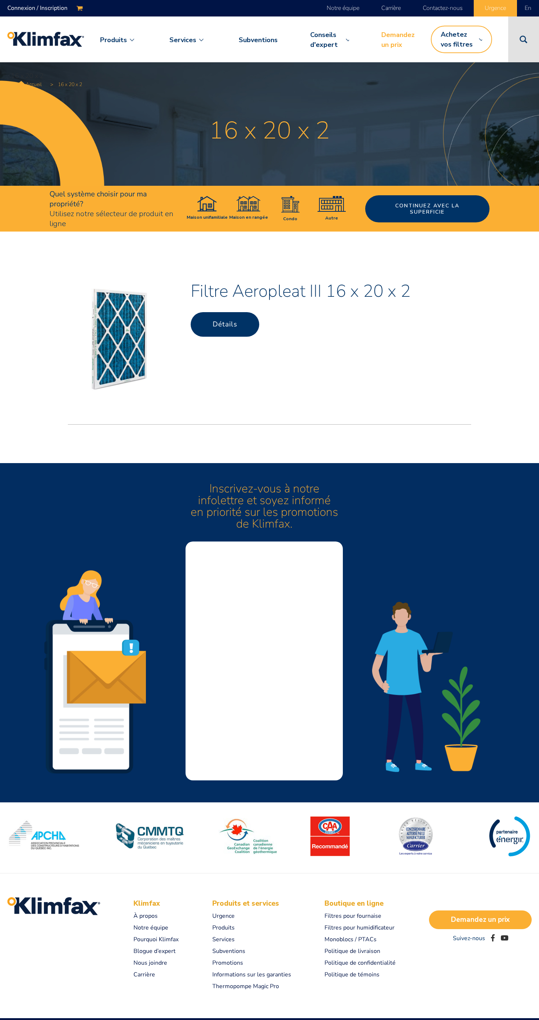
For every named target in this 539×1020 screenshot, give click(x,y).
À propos (145, 916)
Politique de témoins (352, 975)
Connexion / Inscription (37, 8)
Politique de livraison (352, 951)
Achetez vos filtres (457, 39)
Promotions (227, 963)
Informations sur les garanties (251, 975)
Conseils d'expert (324, 39)
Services (182, 40)
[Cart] (79, 8)
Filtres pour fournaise (352, 916)
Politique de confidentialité (360, 963)
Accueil (34, 84)
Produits (113, 40)
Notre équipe (343, 8)
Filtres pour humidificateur (359, 928)
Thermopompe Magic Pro (245, 986)
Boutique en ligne (354, 903)
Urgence (495, 8)
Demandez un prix (398, 39)
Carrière (391, 8)
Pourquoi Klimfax (156, 939)
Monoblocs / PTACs (350, 939)
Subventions (258, 40)
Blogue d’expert (154, 951)
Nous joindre (150, 963)
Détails (225, 324)
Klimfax (146, 903)
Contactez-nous (443, 8)
